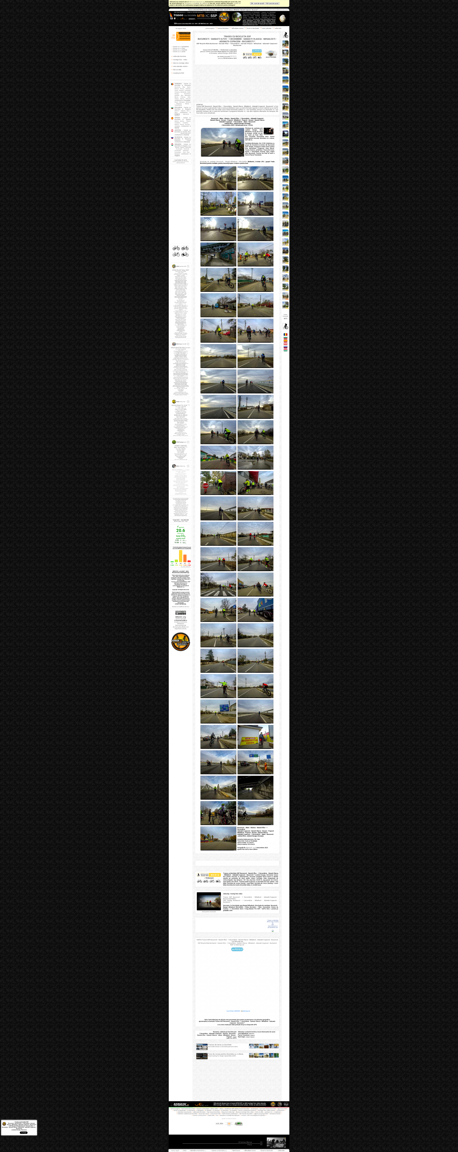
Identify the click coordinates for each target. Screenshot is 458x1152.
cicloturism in (182, 100)
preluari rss (268, 1112)
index (185, 1150)
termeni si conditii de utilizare (229, 1115)
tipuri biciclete (282, 1109)
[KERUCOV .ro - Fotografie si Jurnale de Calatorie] (181, 1106)
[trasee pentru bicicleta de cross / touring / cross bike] (185, 250)
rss (217, 1115)
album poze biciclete (261, 1114)
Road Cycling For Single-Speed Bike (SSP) (225, 1055)
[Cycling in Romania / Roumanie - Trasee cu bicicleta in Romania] (285, 335)
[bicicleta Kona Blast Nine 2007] (181, 269)
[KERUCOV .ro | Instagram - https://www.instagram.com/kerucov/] (229, 1127)
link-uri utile (259, 1112)
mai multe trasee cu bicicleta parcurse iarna (223, 1045)
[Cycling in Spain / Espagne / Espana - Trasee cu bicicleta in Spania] (285, 342)
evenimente (198, 1150)
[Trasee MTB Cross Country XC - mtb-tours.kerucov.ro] (273, 931)
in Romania (191, 1110)
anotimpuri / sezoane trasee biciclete (263, 1109)
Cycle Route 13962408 (233, 1011)
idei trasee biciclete (245, 1114)
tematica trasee (275, 1114)
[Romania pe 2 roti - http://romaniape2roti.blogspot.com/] (238, 1127)
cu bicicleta (219, 1150)
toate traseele (285, 316)
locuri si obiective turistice (247, 1110)
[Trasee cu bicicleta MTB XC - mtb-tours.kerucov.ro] (180, 651)
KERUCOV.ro (235, 56)
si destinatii (267, 1150)
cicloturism (280, 1110)
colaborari (277, 1112)
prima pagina (210, 28)
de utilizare (180, 606)
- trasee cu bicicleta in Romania (183, 84)
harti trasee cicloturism (230, 1114)
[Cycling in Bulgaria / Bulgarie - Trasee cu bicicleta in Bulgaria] (285, 338)
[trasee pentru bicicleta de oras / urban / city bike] (185, 257)
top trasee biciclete (213, 1112)
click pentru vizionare (209, 912)
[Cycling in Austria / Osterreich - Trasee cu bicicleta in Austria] (285, 345)
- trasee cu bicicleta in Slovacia (183, 138)
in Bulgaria (200, 1110)
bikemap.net (246, 1011)
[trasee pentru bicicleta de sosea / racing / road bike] (176, 257)
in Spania (208, 1110)
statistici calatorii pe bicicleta (187, 1114)
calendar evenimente (184, 1112)
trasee (181, 46)
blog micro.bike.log (228, 1112)
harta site (211, 1115)
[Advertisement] (237, 83)
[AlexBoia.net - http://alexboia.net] (219, 1127)
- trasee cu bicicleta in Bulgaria (183, 108)
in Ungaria (233, 1110)
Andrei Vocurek (181, 619)
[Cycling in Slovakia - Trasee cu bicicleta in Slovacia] (285, 348)
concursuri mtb (215, 1114)
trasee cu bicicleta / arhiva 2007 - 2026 (210, 1109)
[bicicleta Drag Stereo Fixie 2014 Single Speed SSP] (181, 468)
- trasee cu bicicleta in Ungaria (183, 145)
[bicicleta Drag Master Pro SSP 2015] (181, 346)
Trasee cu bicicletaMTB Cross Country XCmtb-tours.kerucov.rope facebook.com (273, 924)
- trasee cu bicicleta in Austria (183, 131)
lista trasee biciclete (188, 1109)
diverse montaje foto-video (245, 1112)
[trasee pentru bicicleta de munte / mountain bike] (176, 250)
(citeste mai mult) (266, 25)
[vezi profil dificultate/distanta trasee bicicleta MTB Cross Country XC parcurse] (172, 562)
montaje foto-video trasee (266, 1110)
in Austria (216, 1110)
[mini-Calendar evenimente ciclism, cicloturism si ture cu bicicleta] (183, 40)
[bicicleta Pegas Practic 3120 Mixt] (181, 404)
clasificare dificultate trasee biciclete (236, 1109)
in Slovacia (224, 1110)
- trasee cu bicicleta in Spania (183, 118)
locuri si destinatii (180, 1110)
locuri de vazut (204, 1114)
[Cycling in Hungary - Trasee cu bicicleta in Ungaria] (285, 351)
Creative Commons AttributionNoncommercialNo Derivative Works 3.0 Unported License (180, 625)
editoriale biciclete (199, 1112)
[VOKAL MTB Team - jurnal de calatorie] (201, 1106)
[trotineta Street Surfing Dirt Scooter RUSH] (181, 444)
